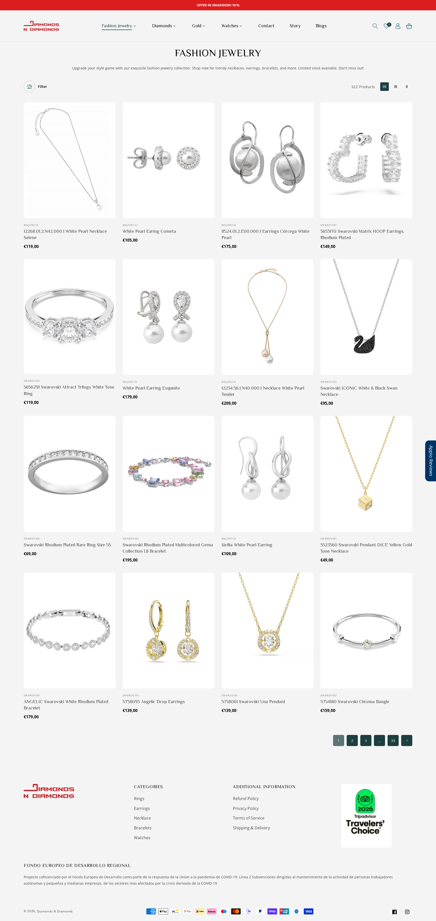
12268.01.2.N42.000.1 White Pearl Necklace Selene (65, 234)
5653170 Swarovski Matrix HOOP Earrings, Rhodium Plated (362, 234)
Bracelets (143, 828)
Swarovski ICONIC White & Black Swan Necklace (358, 391)
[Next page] (406, 740)
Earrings (142, 808)
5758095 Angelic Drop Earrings (154, 701)
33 (393, 740)
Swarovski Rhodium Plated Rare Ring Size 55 (67, 544)
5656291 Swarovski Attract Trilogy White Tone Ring (69, 390)
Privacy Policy (246, 808)
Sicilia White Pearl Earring (247, 544)
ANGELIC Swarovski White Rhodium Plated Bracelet (66, 704)
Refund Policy (246, 798)
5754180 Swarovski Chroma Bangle (354, 701)
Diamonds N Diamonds (55, 911)
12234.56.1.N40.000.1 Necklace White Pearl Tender (263, 391)
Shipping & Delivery (251, 828)
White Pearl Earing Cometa (149, 231)
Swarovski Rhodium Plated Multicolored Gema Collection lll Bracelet (168, 548)
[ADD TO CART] (111, 131)
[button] (119, 25)
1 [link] (339, 740)
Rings (139, 798)
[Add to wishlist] (111, 109)
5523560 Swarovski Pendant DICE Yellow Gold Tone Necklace (366, 548)
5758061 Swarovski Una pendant (253, 701)
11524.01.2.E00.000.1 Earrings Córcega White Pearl (265, 234)
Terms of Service (248, 818)
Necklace (142, 818)
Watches (142, 837)
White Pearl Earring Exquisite (151, 388)
